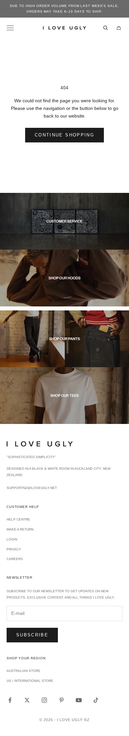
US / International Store (30, 681)
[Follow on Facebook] (10, 700)
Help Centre (18, 519)
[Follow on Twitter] (27, 700)
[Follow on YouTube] (78, 700)
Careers (15, 559)
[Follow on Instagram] (44, 700)
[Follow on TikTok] (96, 700)
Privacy (14, 549)
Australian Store (23, 671)
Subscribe (32, 634)
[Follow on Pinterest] (61, 700)
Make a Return (20, 529)
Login (12, 539)
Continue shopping (64, 134)
